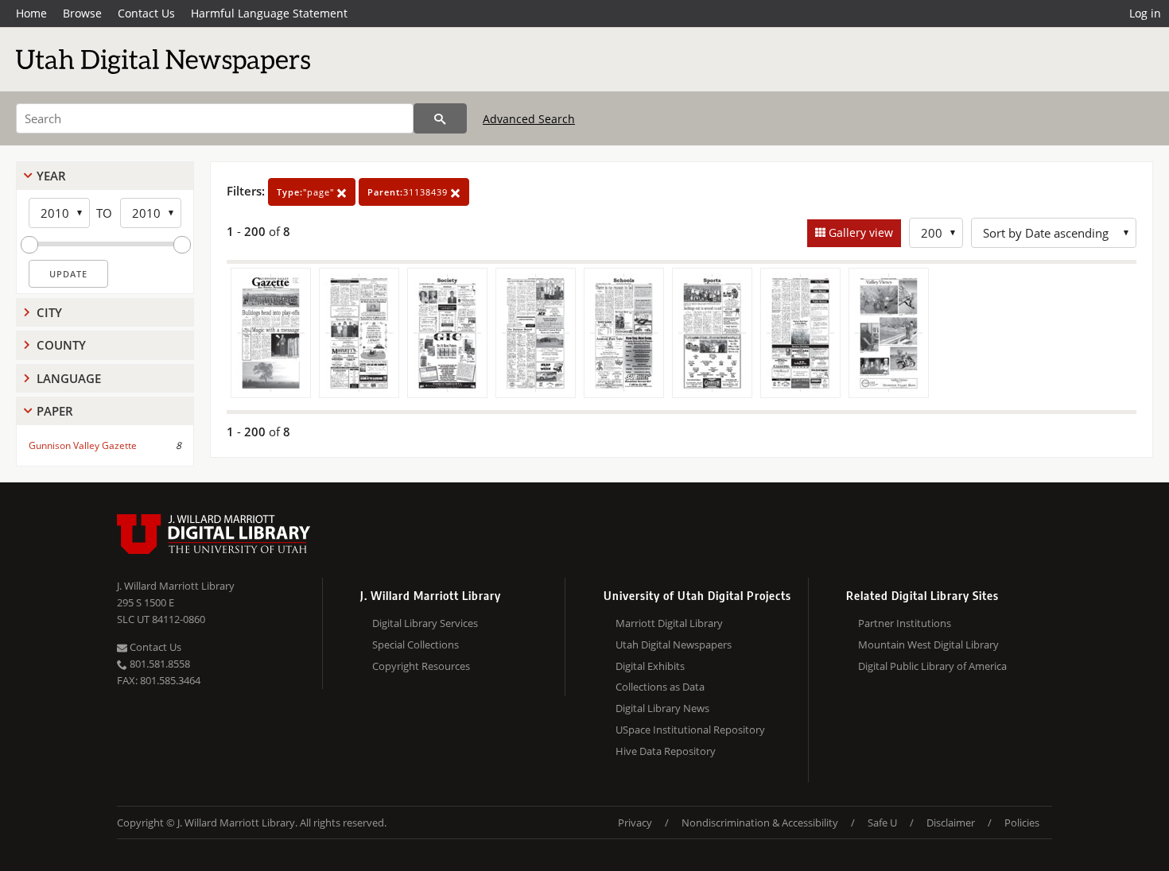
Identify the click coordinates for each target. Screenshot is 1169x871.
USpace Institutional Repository (690, 729)
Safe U (882, 822)
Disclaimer (950, 822)
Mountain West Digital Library (928, 644)
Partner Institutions (904, 623)
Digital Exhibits (650, 666)
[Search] (440, 118)
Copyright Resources (421, 666)
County (61, 345)
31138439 (409, 192)
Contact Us (146, 13)
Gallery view (859, 232)
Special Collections (415, 644)
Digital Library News (662, 708)
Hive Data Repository (666, 751)
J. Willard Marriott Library (176, 586)
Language (69, 378)
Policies (1021, 822)
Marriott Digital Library (669, 623)
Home (31, 13)
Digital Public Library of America (932, 666)
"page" (307, 192)
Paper (55, 411)
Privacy (635, 822)
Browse (82, 13)
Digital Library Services (425, 623)
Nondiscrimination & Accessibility (760, 822)
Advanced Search (529, 118)
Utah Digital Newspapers (674, 644)
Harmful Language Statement (269, 13)
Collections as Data (660, 686)
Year (51, 176)
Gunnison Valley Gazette (83, 445)
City (49, 312)
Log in (1145, 13)
